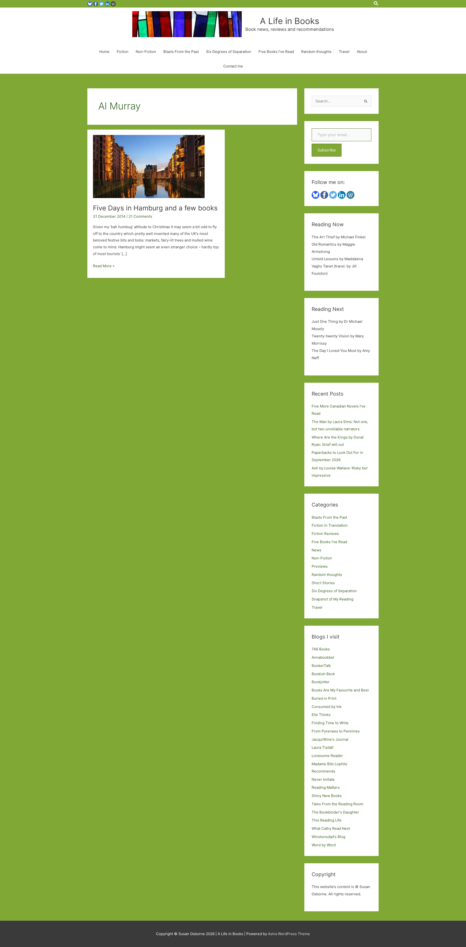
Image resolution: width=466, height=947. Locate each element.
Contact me (233, 66)
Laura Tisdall (322, 747)
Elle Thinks (321, 714)
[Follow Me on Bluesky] (89, 3)
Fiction (122, 51)
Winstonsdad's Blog (328, 836)
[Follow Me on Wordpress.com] (113, 3)
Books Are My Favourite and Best (340, 690)
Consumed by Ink (326, 706)
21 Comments (140, 216)
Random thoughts (316, 51)
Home (104, 51)
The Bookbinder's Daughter (335, 812)
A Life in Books (289, 21)
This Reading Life (326, 820)
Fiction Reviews (325, 533)
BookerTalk (321, 665)
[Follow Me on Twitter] (101, 3)
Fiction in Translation (330, 525)
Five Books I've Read (329, 542)
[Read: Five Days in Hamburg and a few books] (149, 166)
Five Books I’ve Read (276, 51)
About (362, 51)
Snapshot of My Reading (332, 599)
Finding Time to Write (330, 723)
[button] (376, 3)
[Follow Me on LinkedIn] (107, 3)
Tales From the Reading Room (337, 804)
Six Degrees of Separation (228, 51)
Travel (344, 51)
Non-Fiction (146, 51)
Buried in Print (324, 698)
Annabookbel (323, 657)
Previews (320, 566)
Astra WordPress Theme (289, 933)
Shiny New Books (327, 795)
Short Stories (323, 583)
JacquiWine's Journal (330, 739)
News (316, 550)
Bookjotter (321, 682)
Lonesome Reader (327, 755)
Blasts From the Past (181, 51)
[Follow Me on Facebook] (95, 3)
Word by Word (324, 845)
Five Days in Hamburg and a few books (155, 208)
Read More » (104, 266)
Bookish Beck (323, 674)
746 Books (321, 649)
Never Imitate (323, 779)
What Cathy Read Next (331, 828)
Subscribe (326, 150)
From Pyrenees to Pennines (336, 731)
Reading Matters (326, 787)
